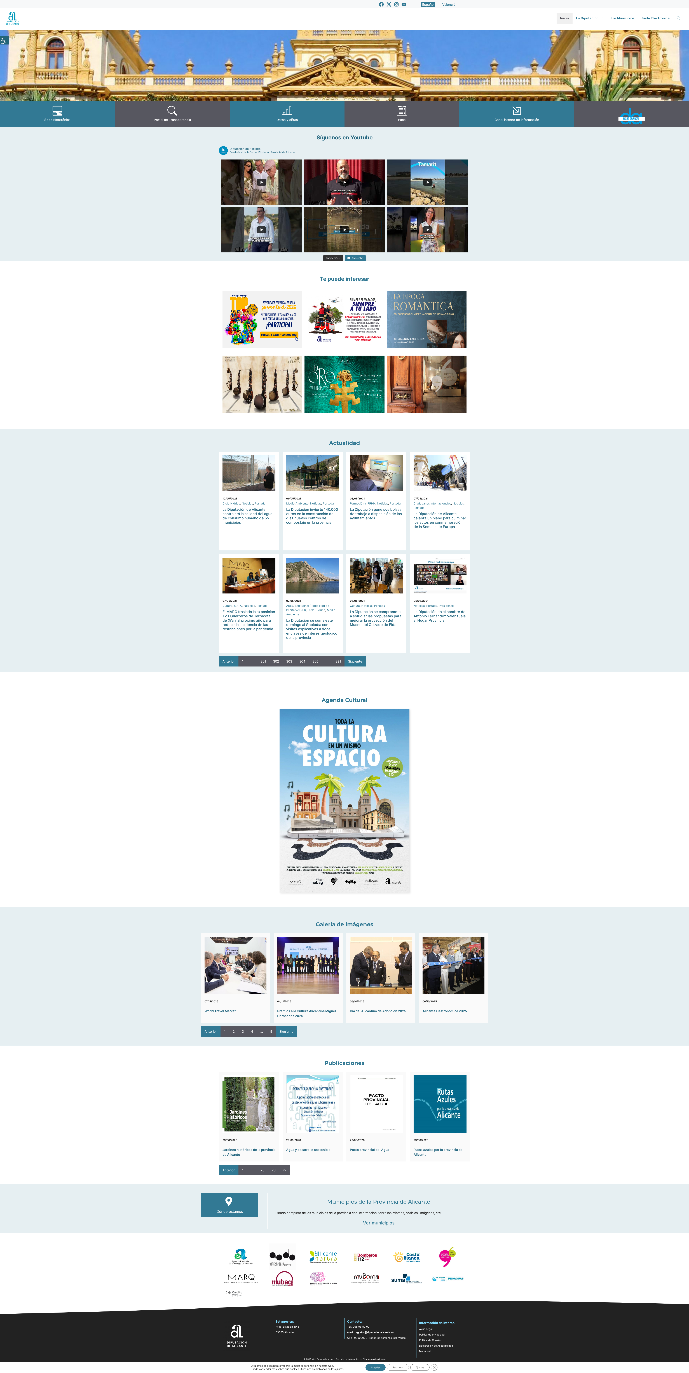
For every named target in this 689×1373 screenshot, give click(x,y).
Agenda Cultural (344, 700)
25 (262, 1170)
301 (263, 661)
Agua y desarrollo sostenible (308, 1150)
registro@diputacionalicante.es (374, 1332)
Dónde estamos (230, 1211)
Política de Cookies (430, 1340)
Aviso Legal (425, 1328)
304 (302, 661)
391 (338, 661)
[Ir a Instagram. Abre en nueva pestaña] (396, 4)
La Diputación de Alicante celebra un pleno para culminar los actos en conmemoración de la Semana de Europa (440, 520)
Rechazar (398, 1367)
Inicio (564, 18)
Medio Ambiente (297, 503)
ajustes (339, 1368)
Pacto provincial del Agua (369, 1150)
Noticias (247, 503)
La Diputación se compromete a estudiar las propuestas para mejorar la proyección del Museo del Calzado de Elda (375, 618)
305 (315, 661)
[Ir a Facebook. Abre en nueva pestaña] (381, 4)
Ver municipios (379, 1223)
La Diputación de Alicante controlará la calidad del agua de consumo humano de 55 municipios (247, 516)
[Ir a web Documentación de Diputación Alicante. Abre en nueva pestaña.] (287, 114)
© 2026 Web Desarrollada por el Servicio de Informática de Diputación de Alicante (345, 1359)
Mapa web (425, 1351)
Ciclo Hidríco (231, 503)
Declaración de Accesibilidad (436, 1345)
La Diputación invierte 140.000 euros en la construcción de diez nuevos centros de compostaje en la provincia (312, 516)
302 (276, 661)
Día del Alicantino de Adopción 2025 (378, 1011)
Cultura (227, 605)
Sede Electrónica (656, 18)
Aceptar (375, 1367)
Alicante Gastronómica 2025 (445, 1011)
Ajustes (420, 1367)
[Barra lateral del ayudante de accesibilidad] (4, 40)
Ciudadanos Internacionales (432, 503)
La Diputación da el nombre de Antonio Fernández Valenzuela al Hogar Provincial (440, 616)
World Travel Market (220, 1011)
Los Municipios (622, 18)
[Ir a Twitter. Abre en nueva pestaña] (389, 4)
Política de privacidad (432, 1334)
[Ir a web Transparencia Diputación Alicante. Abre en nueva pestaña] (172, 114)
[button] (678, 18)
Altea (289, 605)
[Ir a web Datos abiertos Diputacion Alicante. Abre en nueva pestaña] (631, 114)
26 (274, 1170)
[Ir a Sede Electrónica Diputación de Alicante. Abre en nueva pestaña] (57, 114)
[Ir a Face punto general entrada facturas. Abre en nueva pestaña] (401, 114)
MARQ (238, 605)
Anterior (228, 661)
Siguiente (355, 661)
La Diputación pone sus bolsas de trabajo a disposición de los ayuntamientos (376, 513)
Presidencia (446, 605)
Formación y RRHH (362, 503)
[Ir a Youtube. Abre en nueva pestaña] (404, 4)
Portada (260, 503)
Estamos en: (285, 1321)
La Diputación (587, 18)
